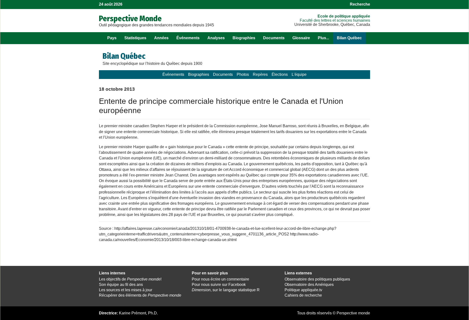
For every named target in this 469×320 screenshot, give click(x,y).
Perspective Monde (130, 18)
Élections (280, 74)
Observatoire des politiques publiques (317, 279)
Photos (243, 74)
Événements (188, 38)
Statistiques (135, 38)
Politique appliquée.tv (303, 290)
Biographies (244, 38)
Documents (274, 38)
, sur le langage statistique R (226, 290)
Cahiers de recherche (303, 295)
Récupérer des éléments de (140, 295)
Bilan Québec (349, 38)
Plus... (323, 38)
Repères (260, 74)
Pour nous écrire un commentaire (220, 279)
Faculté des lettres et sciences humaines (335, 20)
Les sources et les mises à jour (125, 290)
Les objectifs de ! (130, 279)
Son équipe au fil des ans (121, 284)
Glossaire (301, 38)
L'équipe (299, 74)
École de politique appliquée (344, 16)
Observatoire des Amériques (309, 284)
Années (161, 38)
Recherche (360, 4)
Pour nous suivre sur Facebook (219, 284)
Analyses (216, 38)
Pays (112, 38)
